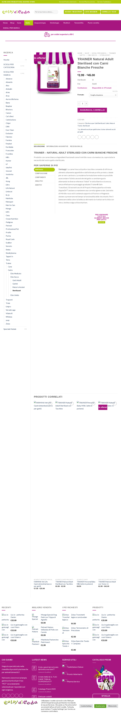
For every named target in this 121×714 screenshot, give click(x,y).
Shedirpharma (11, 253)
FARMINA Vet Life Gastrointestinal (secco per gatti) (43, 584)
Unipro (8, 307)
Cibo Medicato (15, 274)
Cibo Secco (14, 277)
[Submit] (56, 12)
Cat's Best (10, 116)
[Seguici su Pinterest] (21, 696)
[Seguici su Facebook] (113, 2)
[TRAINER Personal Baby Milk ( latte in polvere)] (86, 489)
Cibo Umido (14, 295)
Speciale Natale (10, 329)
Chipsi (8, 123)
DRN (7, 127)
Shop (12, 23)
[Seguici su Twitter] (12, 696)
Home (5, 23)
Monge (8, 209)
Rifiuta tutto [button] (112, 706)
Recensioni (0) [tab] (76, 146)
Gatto (28, 23)
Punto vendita (93, 23)
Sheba (8, 250)
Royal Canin (10, 239)
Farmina (9, 140)
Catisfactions (11, 120)
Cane (19, 23)
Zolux (8, 324)
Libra (7, 185)
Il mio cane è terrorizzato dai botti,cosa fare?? (48, 668)
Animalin (9, 89)
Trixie (8, 303)
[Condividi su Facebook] (80, 137)
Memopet (9, 202)
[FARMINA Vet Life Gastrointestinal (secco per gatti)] (43, 489)
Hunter (8, 161)
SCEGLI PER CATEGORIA (9, 65)
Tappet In (9, 256)
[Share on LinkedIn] (97, 137)
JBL (7, 178)
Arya (7, 96)
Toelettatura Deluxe (75, 667)
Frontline (9, 154)
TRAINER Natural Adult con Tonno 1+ (107, 583)
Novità (6, 60)
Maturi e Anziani (19, 287)
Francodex (10, 151)
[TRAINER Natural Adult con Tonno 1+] (107, 489)
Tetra (8, 260)
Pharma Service (73, 681)
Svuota (114, 91)
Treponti (9, 300)
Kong (8, 181)
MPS (7, 212)
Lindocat (9, 192)
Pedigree (9, 222)
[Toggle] (26, 65)
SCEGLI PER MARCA (11, 28)
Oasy (8, 215)
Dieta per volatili (45, 696)
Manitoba (9, 198)
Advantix (9, 82)
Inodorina (9, 174)
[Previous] (34, 497)
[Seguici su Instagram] (116, 2)
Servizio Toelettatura (104, 2)
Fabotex (9, 137)
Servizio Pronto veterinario (67, 2)
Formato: (81, 95)
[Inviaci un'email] (118, 2)
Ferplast (9, 144)
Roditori (66, 23)
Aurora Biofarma (12, 99)
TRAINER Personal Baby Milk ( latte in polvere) (86, 583)
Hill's (7, 157)
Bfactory (9, 110)
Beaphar (9, 106)
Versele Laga (10, 310)
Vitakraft (9, 313)
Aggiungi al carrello (92, 110)
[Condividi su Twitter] (84, 137)
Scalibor (9, 243)
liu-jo (8, 195)
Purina (8, 236)
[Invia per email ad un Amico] (88, 137)
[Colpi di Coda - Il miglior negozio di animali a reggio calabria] (16, 12)
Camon (8, 113)
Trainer (8, 263)
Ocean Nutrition (12, 219)
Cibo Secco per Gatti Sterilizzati (95, 123)
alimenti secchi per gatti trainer (91, 129)
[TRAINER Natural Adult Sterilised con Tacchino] (65, 489)
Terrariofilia (78, 23)
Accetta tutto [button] (100, 706)
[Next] (117, 497)
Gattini (15, 284)
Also (7, 86)
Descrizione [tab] (39, 146)
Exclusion (9, 133)
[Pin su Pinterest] (92, 137)
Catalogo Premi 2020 (47, 689)
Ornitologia (54, 23)
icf (7, 164)
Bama (8, 103)
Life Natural (10, 188)
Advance (9, 79)
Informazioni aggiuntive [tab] (57, 146)
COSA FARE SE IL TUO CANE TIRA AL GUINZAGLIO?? (47, 679)
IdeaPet (9, 168)
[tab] (44, 170)
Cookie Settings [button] (86, 706)
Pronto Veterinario (74, 674)
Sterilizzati (17, 290)
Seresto (9, 246)
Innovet (9, 171)
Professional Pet (12, 229)
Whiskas (9, 317)
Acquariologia (40, 23)
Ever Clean (10, 130)
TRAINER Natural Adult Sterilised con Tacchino (64, 583)
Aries (8, 92)
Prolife (8, 232)
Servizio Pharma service (87, 2)
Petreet (9, 226)
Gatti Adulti (17, 280)
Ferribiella (9, 147)
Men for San (10, 205)
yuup (7, 320)
